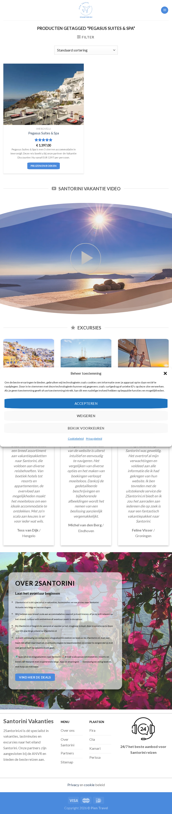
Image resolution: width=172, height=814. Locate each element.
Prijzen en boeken (44, 165)
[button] (165, 373)
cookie (89, 785)
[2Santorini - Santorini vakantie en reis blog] (86, 10)
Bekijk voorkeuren (86, 428)
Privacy (73, 785)
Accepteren (86, 403)
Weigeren (86, 416)
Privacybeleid (94, 438)
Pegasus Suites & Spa (43, 133)
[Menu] (164, 10)
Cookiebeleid (76, 438)
